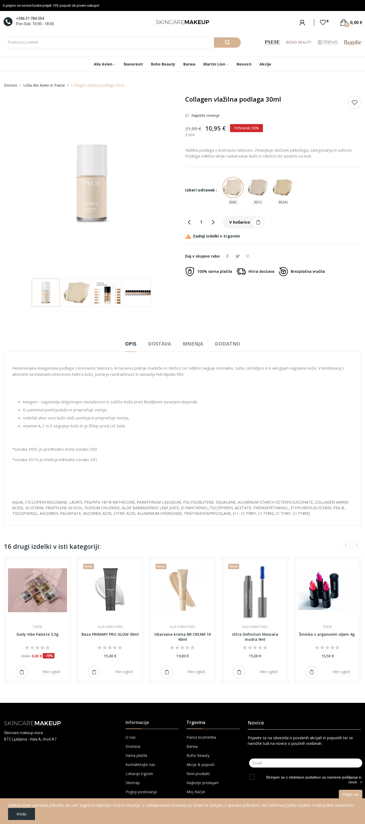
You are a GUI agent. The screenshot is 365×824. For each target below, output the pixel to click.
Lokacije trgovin (139, 773)
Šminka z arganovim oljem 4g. (327, 634)
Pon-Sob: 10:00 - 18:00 (35, 24)
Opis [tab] (130, 343)
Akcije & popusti (201, 764)
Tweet (237, 256)
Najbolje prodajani (203, 782)
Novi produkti (198, 773)
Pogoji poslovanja (141, 791)
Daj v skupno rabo (227, 256)
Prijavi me (350, 794)
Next (167, 184)
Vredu (21, 814)
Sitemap (133, 782)
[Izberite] (21, 672)
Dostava (133, 746)
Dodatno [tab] (227, 343)
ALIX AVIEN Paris (110, 626)
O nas (131, 737)
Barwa (192, 746)
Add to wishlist (354, 102)
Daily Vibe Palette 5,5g (38, 634)
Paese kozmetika (201, 737)
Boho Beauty (198, 755)
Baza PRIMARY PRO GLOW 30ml (110, 634)
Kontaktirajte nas (140, 764)
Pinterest (248, 256)
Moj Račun (196, 791)
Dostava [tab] (159, 343)
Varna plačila (136, 755)
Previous (16, 184)
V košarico (239, 222)
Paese (37, 626)
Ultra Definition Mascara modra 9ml (255, 637)
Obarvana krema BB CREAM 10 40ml (182, 637)
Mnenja (193, 343)
